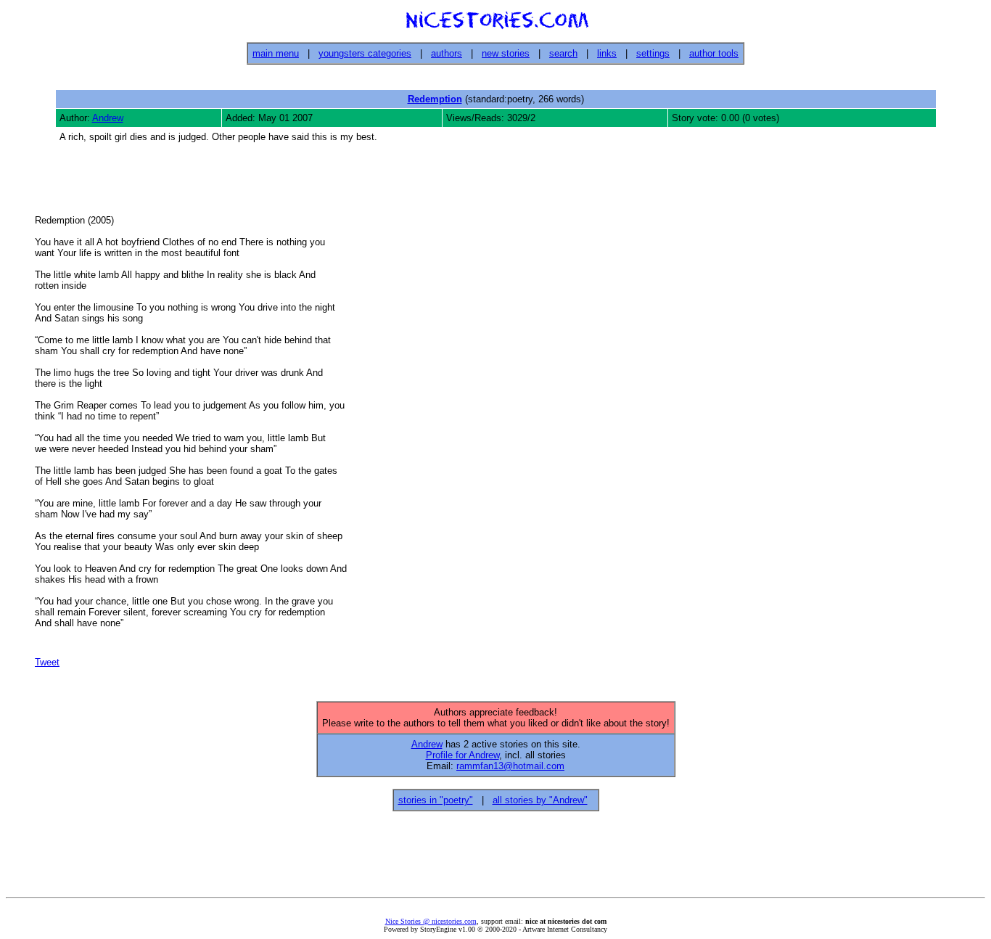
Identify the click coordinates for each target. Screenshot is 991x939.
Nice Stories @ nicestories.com (431, 921)
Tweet (47, 662)
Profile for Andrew (462, 755)
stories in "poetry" (435, 800)
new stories (506, 53)
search (563, 53)
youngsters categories (364, 53)
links (607, 53)
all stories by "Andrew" (540, 800)
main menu (275, 53)
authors (446, 53)
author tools (714, 53)
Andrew (107, 117)
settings (653, 53)
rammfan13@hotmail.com (510, 765)
